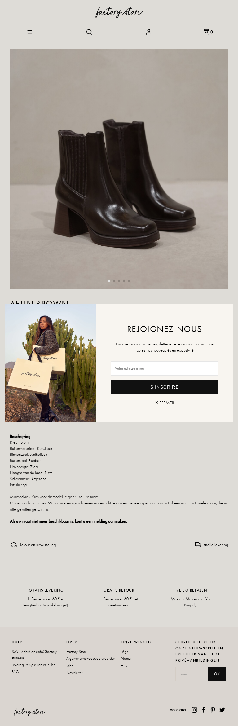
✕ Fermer (164, 402)
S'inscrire (164, 387)
